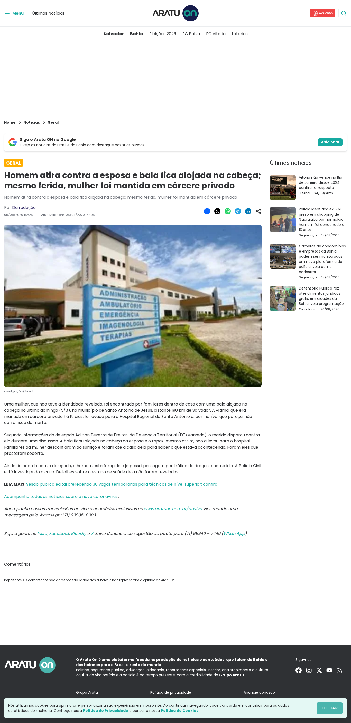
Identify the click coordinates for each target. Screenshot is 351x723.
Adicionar (330, 142)
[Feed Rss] (340, 670)
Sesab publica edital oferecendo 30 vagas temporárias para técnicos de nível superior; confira (121, 484)
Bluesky (78, 533)
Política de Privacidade (105, 710)
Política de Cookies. (180, 710)
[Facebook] (298, 670)
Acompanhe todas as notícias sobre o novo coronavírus (61, 496)
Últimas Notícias (48, 13)
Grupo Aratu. (232, 675)
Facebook (59, 533)
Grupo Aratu (87, 692)
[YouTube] (329, 670)
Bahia (136, 34)
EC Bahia (191, 34)
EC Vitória (216, 34)
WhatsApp (234, 533)
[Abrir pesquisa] (344, 13)
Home (10, 122)
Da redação (24, 207)
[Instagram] (309, 670)
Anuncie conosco (259, 692)
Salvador (114, 34)
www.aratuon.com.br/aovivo (173, 509)
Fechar (330, 708)
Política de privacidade (170, 692)
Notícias (31, 122)
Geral (53, 122)
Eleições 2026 (162, 34)
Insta (42, 533)
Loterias (240, 34)
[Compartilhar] (258, 211)
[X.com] (319, 670)
